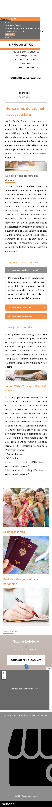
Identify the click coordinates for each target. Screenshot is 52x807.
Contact (8, 37)
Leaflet (49, 668)
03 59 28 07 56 (21, 44)
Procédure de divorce (14, 31)
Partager (7, 804)
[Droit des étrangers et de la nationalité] (26, 555)
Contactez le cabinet (25, 78)
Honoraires (10, 34)
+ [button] (4, 673)
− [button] (4, 677)
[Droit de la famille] (26, 507)
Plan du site (7, 715)
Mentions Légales (20, 715)
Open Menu (5, 19)
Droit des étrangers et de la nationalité (22, 28)
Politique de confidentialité (39, 715)
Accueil (8, 22)
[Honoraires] (26, 607)
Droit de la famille (13, 25)
